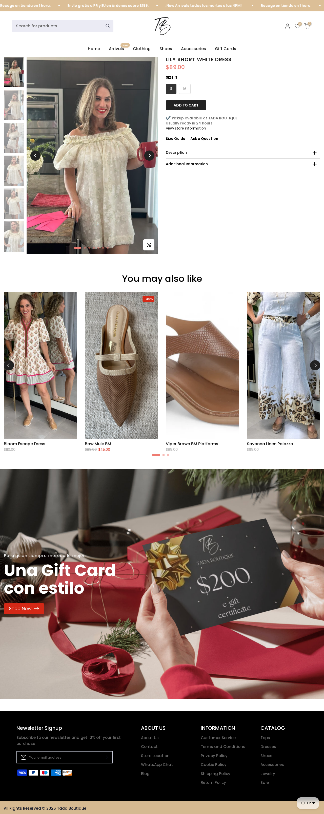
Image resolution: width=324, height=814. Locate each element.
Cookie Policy (214, 764)
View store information (186, 128)
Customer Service (218, 737)
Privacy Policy (214, 755)
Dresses (268, 746)
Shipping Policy (215, 773)
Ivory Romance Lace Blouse (288, 444)
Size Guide (175, 138)
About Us (150, 737)
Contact (149, 746)
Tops (265, 737)
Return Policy (213, 782)
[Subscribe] (103, 757)
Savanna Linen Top (117, 444)
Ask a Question (204, 138)
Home (94, 49)
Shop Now (20, 608)
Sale (264, 782)
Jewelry (267, 773)
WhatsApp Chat (157, 764)
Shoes (165, 49)
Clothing (142, 49)
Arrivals (118, 49)
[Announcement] (239, 6)
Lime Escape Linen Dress (203, 444)
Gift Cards (225, 49)
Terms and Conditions (223, 746)
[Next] (149, 156)
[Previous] (35, 156)
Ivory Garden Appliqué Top (44, 444)
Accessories (193, 49)
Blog (145, 773)
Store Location (155, 755)
